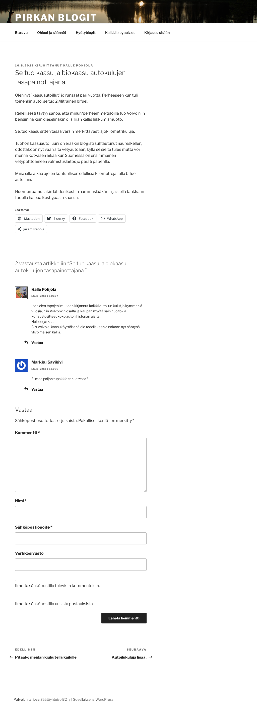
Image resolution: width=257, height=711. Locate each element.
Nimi (21, 501)
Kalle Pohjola (78, 65)
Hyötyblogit (86, 32)
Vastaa (37, 342)
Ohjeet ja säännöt (51, 32)
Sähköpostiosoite (33, 527)
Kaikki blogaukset (120, 32)
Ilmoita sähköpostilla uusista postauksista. (54, 603)
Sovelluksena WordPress (93, 699)
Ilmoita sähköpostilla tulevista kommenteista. (57, 585)
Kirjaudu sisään (157, 32)
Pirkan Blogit (56, 17)
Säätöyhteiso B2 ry (55, 699)
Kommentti (27, 432)
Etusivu (21, 32)
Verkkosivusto (29, 553)
